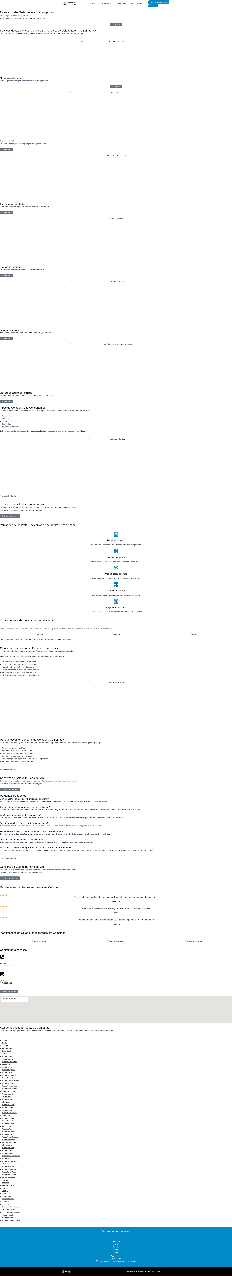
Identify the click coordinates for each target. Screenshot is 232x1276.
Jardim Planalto (7, 1134)
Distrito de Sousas (8, 1210)
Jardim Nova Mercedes (10, 1137)
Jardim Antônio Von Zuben (11, 1220)
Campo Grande (7, 1196)
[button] (2, 634)
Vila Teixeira (6, 1097)
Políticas (116, 1244)
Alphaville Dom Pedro (9, 1177)
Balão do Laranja (8, 1185)
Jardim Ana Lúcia (8, 1218)
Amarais (5, 1180)
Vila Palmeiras (7, 1164)
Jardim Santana (7, 1083)
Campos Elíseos (8, 1199)
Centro (4, 1040)
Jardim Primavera (8, 1132)
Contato (140, 4)
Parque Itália (6, 1115)
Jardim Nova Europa (9, 1062)
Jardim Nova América (9, 1113)
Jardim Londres (7, 1107)
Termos (116, 1247)
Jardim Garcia (7, 1072)
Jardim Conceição (8, 1140)
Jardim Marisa (7, 1150)
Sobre (132, 4)
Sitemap (116, 1252)
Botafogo (5, 1191)
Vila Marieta (6, 1102)
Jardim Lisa (6, 1158)
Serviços (92, 4)
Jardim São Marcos (9, 1124)
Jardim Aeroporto (8, 1118)
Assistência (104, 4)
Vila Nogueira (7, 1145)
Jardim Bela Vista (8, 1105)
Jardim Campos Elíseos (10, 1080)
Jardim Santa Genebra (10, 1078)
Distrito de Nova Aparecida (11, 1207)
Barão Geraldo (7, 1051)
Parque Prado (7, 1064)
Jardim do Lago (7, 1056)
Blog (116, 1250)
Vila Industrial (7, 1048)
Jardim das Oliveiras (9, 1089)
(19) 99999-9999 (6, 965)
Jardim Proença (7, 1059)
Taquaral (5, 1045)
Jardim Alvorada (8, 1215)
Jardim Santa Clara (9, 1175)
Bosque (4, 1188)
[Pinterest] (69, 1271)
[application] (96, 3)
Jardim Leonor (7, 1110)
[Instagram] (63, 1271)
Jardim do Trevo (8, 1129)
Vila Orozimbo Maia (9, 1142)
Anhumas (5, 1183)
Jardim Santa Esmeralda (11, 1156)
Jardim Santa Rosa (9, 1172)
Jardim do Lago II (8, 1153)
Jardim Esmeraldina (9, 1169)
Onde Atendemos (120, 4)
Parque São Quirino (9, 1091)
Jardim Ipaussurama (9, 1086)
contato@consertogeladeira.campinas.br (121, 1261)
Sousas (4, 1054)
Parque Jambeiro (8, 1094)
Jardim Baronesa (8, 1167)
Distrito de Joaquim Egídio (11, 1212)
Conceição (6, 1204)
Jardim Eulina (7, 1099)
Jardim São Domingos (10, 1161)
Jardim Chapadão (8, 1070)
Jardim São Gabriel (9, 1075)
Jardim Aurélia (7, 1067)
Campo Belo (6, 1193)
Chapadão (5, 1201)
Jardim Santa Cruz (8, 1121)
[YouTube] (66, 1271)
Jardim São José (8, 1148)
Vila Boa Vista (7, 1126)
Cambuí (5, 1043)
